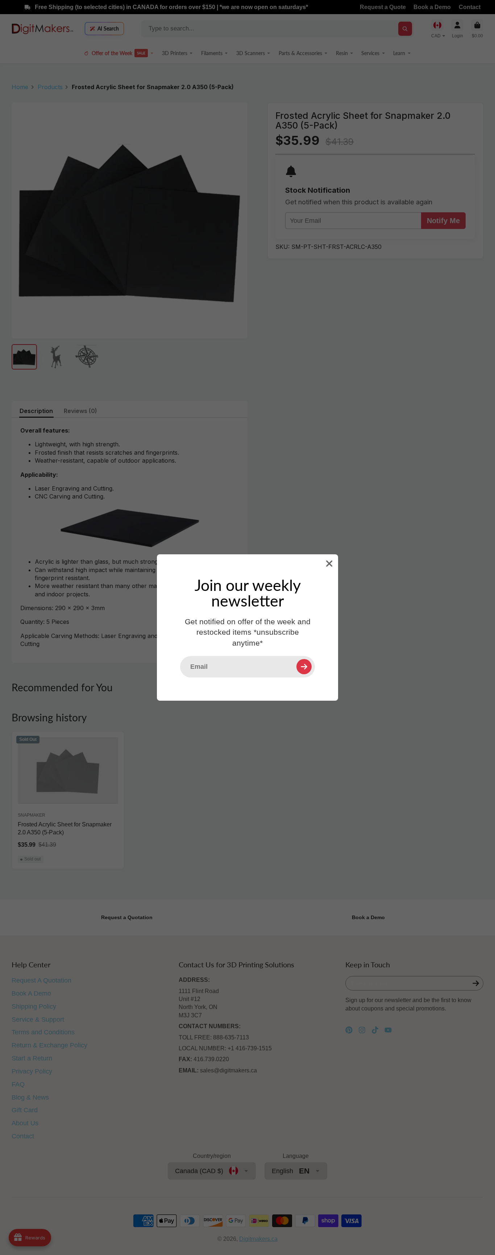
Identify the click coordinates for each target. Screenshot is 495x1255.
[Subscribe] (304, 666)
